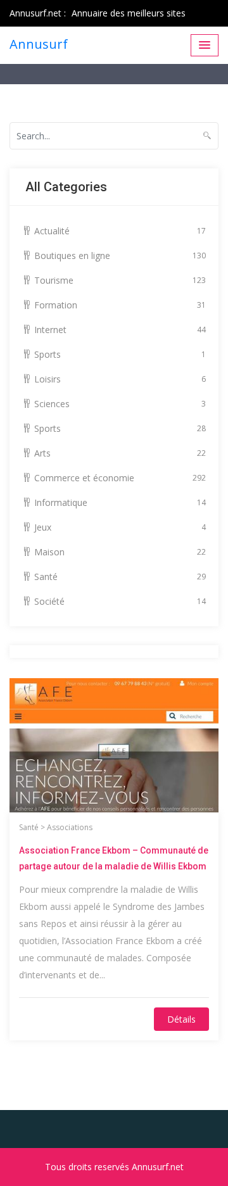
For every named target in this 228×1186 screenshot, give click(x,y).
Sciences (120, 404)
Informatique (120, 502)
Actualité (120, 231)
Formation (120, 305)
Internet (120, 330)
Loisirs (120, 379)
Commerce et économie (120, 478)
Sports (120, 354)
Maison (120, 552)
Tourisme (120, 280)
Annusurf (39, 44)
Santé (120, 577)
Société (120, 601)
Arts (120, 453)
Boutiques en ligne (120, 255)
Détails (181, 1019)
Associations (69, 827)
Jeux (120, 527)
